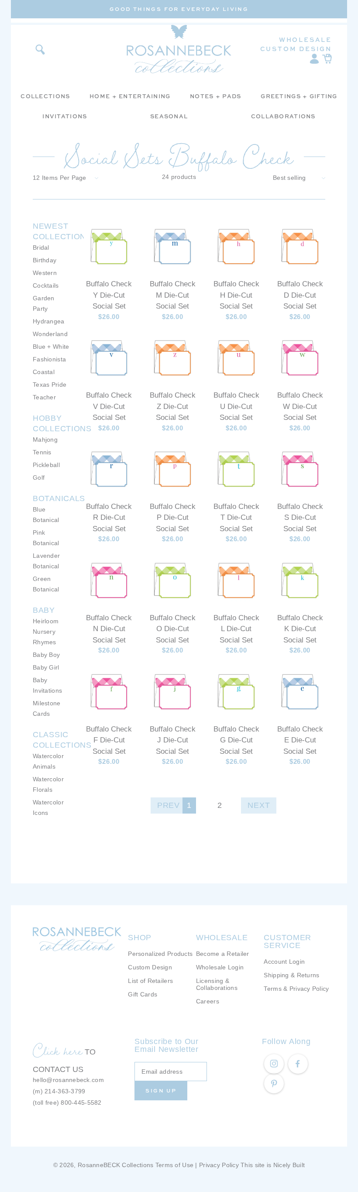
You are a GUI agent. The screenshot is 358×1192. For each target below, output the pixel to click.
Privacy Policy (219, 1164)
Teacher (44, 397)
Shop (139, 937)
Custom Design (296, 49)
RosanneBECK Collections (115, 1164)
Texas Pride (49, 384)
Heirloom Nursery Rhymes (46, 632)
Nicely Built (289, 1164)
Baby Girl (46, 667)
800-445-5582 (81, 1102)
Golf (39, 477)
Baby (44, 610)
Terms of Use (174, 1164)
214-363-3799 (65, 1091)
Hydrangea (49, 321)
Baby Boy (46, 654)
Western (45, 272)
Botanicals (59, 498)
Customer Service (287, 941)
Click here (58, 1050)
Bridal (41, 247)
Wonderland (50, 333)
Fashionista (49, 359)
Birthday (44, 260)
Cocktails (46, 285)
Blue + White (51, 346)
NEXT (259, 805)
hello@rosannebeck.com (68, 1079)
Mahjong (45, 439)
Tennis (42, 452)
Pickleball (46, 464)
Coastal (44, 371)
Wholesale (305, 39)
